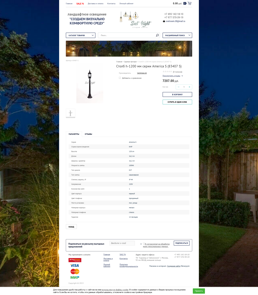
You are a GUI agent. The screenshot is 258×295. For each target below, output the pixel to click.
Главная (69, 3)
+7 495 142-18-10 (173, 14)
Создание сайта (173, 266)
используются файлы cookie (115, 290)
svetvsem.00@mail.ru (175, 21)
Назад (71, 227)
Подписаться (181, 243)
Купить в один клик (177, 102)
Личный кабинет (126, 3)
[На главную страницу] (134, 20)
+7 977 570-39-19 (173, 17)
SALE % (80, 3)
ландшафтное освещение (87, 14)
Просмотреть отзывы (171, 76)
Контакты (111, 3)
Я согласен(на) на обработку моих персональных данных (156, 245)
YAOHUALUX (142, 73)
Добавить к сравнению (131, 78)
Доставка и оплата (95, 3)
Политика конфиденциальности (129, 265)
